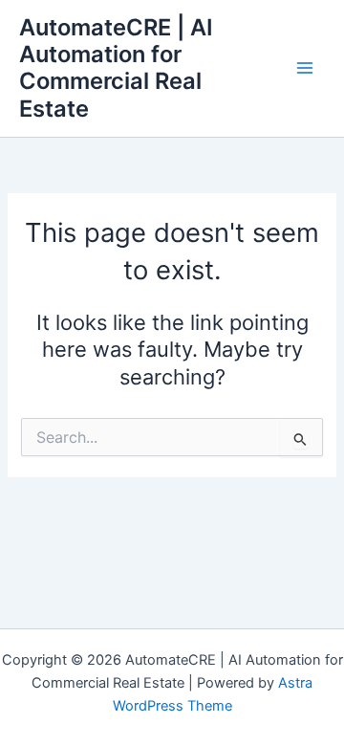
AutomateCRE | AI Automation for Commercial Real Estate (116, 67)
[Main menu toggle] (305, 69)
